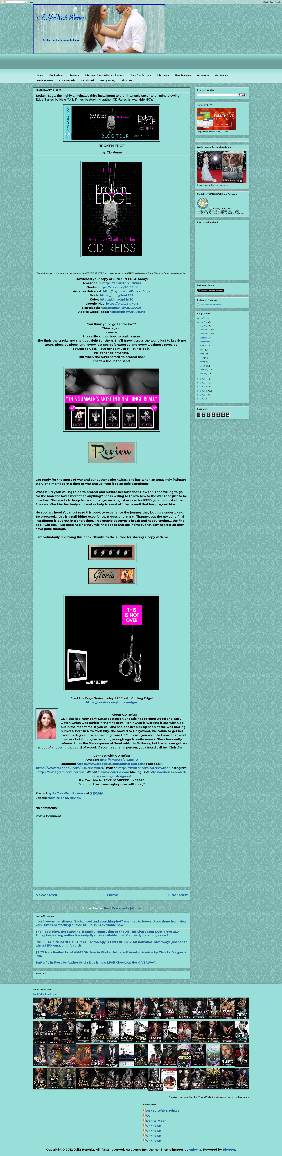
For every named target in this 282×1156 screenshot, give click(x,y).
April (202, 361)
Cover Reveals (67, 80)
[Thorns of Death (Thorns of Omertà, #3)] (112, 1088)
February (204, 370)
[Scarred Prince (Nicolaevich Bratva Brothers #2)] (83, 1041)
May (202, 358)
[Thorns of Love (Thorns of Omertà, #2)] (126, 1088)
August (203, 345)
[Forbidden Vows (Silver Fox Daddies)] (40, 1088)
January (204, 373)
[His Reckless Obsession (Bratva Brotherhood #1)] (69, 1043)
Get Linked (87, 80)
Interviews (163, 75)
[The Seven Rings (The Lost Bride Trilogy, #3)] (213, 1065)
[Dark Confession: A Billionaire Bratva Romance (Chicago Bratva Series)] (213, 1041)
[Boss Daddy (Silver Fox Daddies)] (170, 1018)
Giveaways (203, 75)
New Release (58, 798)
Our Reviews (56, 75)
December (205, 330)
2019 (203, 322)
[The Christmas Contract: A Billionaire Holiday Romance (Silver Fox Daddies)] (227, 1041)
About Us (126, 80)
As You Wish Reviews (162, 1110)
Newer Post (47, 895)
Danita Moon (156, 1120)
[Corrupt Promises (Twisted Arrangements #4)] (184, 1066)
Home (39, 75)
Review (75, 798)
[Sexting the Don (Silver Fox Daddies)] (155, 1018)
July (202, 350)
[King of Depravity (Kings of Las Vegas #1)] (170, 1065)
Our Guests (221, 75)
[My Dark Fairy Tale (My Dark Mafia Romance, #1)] (242, 1065)
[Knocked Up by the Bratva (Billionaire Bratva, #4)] (141, 1041)
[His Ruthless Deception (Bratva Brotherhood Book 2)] (54, 1043)
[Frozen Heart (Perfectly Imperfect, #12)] (112, 1019)
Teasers (74, 75)
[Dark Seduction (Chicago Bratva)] (198, 1041)
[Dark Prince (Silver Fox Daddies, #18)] (83, 1088)
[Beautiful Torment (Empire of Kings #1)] (198, 1088)
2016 (203, 383)
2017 (203, 379)
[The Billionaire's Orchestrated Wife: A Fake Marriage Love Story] (112, 1066)
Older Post (178, 895)
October (204, 338)
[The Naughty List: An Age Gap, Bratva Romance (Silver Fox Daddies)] (155, 1065)
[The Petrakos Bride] (170, 1089)
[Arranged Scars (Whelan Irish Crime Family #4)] (184, 1018)
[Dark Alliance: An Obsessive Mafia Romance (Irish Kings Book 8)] (69, 1019)
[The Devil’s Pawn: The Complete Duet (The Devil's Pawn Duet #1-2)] (213, 1088)
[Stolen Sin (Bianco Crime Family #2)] (184, 1041)
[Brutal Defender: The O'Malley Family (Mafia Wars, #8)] (184, 1088)
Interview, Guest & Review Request (105, 75)
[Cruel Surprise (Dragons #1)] (40, 1065)
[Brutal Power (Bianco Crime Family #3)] (155, 1041)
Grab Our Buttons (141, 75)
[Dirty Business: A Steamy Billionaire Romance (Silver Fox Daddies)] (242, 1041)
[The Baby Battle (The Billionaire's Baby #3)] (54, 1018)
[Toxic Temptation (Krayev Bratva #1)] (242, 1088)
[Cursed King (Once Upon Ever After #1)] (213, 1018)
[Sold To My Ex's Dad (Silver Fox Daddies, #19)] (141, 1018)
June (202, 354)
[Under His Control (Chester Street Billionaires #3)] (69, 1066)
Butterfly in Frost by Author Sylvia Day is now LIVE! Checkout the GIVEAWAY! (96, 962)
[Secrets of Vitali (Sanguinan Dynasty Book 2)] (54, 1066)
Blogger (229, 1149)
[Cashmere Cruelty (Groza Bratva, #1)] (69, 1088)
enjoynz (195, 1149)
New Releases (183, 75)
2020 (203, 318)
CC (148, 1115)
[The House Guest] (155, 1090)
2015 (203, 387)
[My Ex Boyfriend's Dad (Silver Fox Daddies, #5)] (83, 1018)
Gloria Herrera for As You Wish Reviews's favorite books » (208, 1097)
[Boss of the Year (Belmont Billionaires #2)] (126, 1065)
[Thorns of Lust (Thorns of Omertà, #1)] (141, 1088)
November (205, 333)
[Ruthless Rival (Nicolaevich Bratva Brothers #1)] (98, 1041)
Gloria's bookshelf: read (45, 994)
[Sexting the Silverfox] (227, 1065)
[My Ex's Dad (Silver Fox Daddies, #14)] (227, 1018)
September (205, 342)
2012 (203, 399)
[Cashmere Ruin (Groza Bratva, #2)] (54, 1088)
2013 (203, 395)
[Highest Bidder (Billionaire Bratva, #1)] (170, 1041)
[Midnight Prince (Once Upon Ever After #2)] (198, 1018)
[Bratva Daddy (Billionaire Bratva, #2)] (126, 1041)
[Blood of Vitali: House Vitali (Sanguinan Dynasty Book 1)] (83, 1066)
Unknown (153, 1125)
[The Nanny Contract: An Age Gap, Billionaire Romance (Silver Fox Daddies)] (242, 1018)
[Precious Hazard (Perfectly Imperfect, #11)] (126, 1019)
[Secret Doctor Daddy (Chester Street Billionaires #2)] (98, 1066)
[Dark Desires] (98, 1088)
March (203, 366)
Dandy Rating (107, 80)
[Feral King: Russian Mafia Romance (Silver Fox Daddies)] (40, 1018)
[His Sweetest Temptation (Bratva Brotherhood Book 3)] (40, 1043)
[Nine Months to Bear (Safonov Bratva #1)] (198, 1065)
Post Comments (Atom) (122, 908)
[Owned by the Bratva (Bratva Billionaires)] (112, 1041)
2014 (203, 391)
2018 (203, 326)
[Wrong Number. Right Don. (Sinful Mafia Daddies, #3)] (141, 1065)
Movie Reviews (44, 80)
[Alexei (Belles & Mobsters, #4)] (227, 1088)
